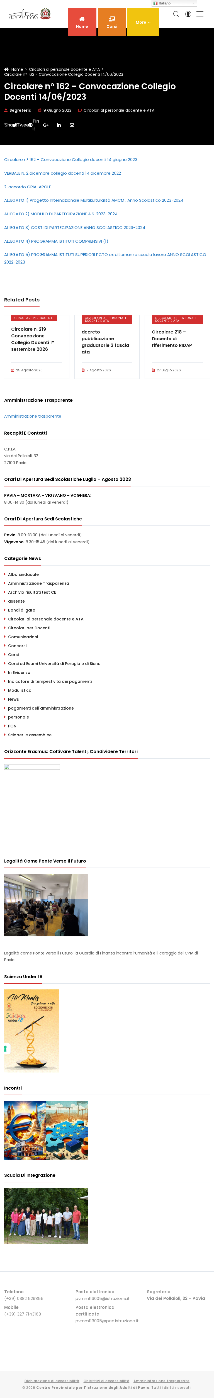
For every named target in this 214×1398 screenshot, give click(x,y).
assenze (16, 601)
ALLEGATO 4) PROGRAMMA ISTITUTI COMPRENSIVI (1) (56, 241)
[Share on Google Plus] (45, 125)
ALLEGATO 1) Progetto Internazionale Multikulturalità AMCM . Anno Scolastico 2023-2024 (93, 200)
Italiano (164, 3)
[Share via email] (71, 125)
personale (18, 717)
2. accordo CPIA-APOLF (27, 187)
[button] (143, 22)
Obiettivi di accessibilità (107, 1380)
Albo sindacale (23, 574)
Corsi (13, 654)
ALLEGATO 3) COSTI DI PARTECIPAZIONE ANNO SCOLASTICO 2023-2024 (74, 227)
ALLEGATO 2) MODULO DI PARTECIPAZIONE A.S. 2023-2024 (61, 214)
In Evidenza (19, 672)
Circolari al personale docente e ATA (119, 110)
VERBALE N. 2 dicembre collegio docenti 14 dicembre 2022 (62, 173)
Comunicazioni (23, 637)
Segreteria (20, 110)
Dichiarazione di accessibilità (52, 1380)
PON (12, 726)
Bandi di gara (21, 610)
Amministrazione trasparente (32, 416)
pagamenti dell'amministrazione (41, 708)
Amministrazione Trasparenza (38, 583)
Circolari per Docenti (34, 318)
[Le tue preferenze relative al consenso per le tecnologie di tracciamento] (5, 1048)
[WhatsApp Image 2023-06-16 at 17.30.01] (46, 1242)
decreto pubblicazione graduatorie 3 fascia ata (105, 342)
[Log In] (188, 14)
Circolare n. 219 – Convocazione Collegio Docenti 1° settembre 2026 (32, 339)
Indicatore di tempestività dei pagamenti (50, 681)
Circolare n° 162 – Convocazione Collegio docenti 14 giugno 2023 (70, 159)
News (13, 699)
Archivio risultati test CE (32, 592)
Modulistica (19, 690)
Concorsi (17, 646)
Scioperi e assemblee (30, 735)
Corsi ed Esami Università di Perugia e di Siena (54, 663)
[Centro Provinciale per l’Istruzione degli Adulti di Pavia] (30, 14)
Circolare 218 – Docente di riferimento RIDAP (172, 339)
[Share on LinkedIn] (58, 125)
